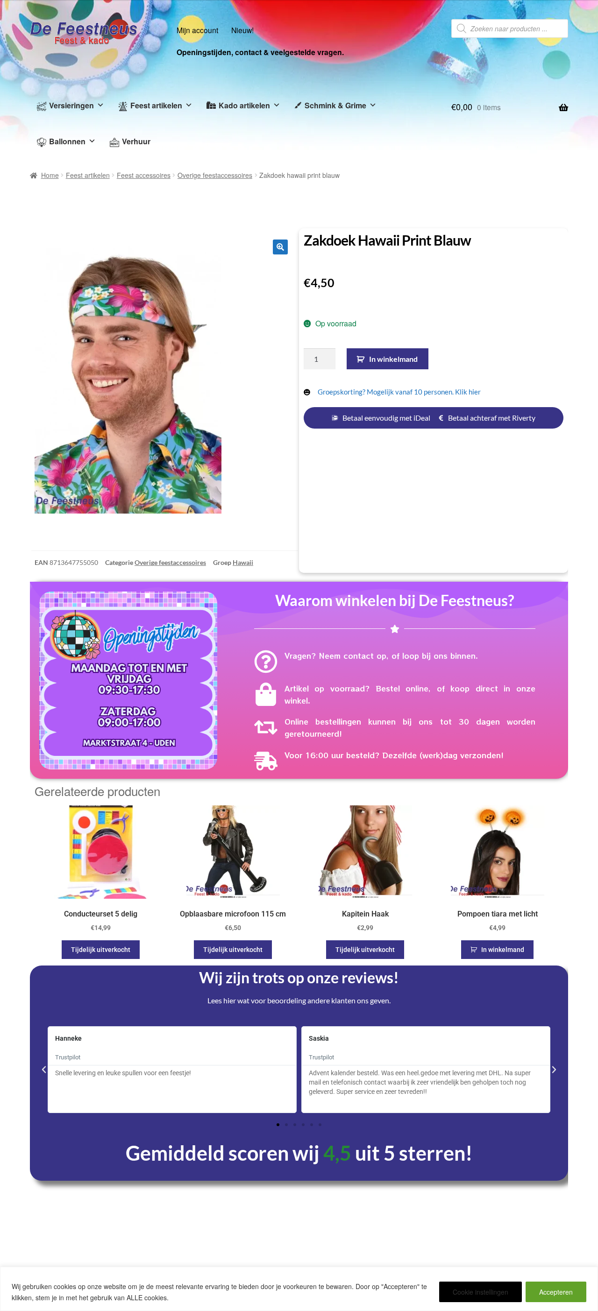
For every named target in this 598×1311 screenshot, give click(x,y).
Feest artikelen (156, 105)
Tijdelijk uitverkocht (100, 949)
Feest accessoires (144, 175)
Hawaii (243, 562)
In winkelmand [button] (502, 949)
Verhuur (136, 141)
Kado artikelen (244, 105)
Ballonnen (67, 141)
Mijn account (197, 30)
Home (50, 175)
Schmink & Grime (335, 105)
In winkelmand (393, 358)
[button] (280, 247)
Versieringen (71, 105)
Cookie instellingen (480, 1292)
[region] (299, 1289)
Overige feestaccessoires (215, 175)
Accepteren (556, 1292)
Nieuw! (242, 30)
